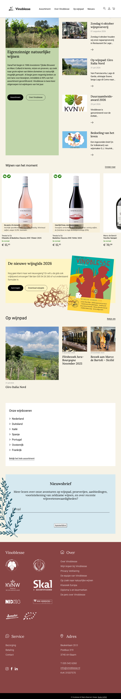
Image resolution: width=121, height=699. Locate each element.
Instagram (7, 668)
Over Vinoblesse (61, 9)
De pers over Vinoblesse (72, 594)
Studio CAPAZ (102, 697)
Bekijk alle (111, 319)
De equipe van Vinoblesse (73, 575)
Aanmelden (60, 525)
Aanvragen (15, 288)
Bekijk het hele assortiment (22, 458)
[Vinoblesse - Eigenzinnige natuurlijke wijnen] (18, 9)
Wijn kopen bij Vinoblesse (73, 566)
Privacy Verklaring (69, 571)
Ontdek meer (110, 167)
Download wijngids (36, 288)
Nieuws (91, 9)
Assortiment (45, 9)
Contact (67, 26)
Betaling (10, 650)
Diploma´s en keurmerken (73, 589)
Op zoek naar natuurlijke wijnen (76, 580)
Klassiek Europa (68, 585)
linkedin (16, 668)
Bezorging (11, 645)
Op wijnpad (78, 9)
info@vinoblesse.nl (70, 668)
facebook (11, 668)
